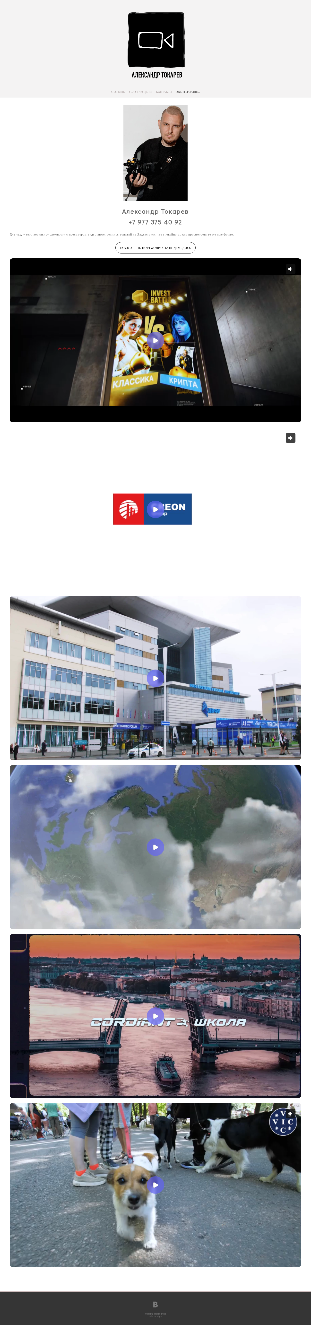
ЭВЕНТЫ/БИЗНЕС (188, 92)
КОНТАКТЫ (164, 92)
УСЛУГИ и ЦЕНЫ (140, 92)
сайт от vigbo (155, 1316)
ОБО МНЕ (118, 92)
